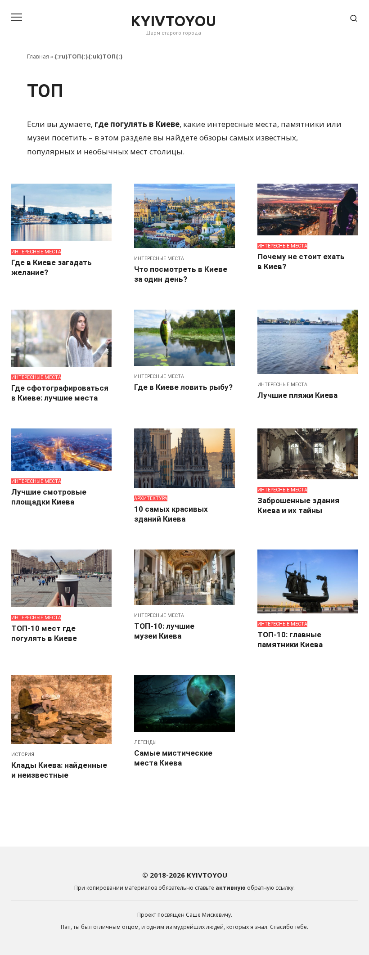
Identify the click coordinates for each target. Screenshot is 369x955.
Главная (38, 56)
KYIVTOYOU (173, 21)
